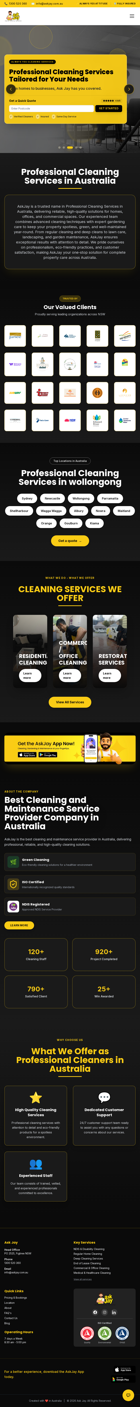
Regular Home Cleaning (88, 1253)
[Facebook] (95, 1312)
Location (9, 1302)
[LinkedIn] (114, 1312)
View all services (83, 1279)
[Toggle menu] (132, 16)
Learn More (19, 925)
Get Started (108, 108)
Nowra (100, 511)
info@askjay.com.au (47, 3)
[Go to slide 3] (70, 147)
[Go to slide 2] (64, 147)
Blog (7, 1323)
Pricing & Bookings (15, 1297)
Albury (78, 511)
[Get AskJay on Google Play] (123, 1379)
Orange (46, 523)
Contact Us (11, 1318)
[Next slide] (129, 89)
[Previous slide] (11, 89)
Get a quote (70, 541)
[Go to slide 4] (76, 147)
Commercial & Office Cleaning (91, 1268)
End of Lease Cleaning (87, 1263)
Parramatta (110, 498)
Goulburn (71, 523)
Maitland (124, 511)
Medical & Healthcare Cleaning (92, 1272)
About (7, 1307)
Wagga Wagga (51, 511)
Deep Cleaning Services (88, 1258)
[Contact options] (128, 1395)
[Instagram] (104, 1312)
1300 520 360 (15, 3)
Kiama (94, 523)
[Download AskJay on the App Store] (125, 1369)
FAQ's (7, 1313)
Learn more (27, 676)
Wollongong (81, 498)
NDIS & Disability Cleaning (89, 1249)
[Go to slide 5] (80, 147)
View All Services (70, 702)
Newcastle (52, 498)
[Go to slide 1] (59, 147)
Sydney (27, 498)
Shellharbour (19, 511)
